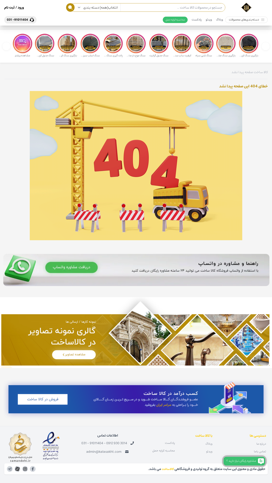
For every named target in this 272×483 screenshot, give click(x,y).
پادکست (197, 19)
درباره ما (261, 443)
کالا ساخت (261, 72)
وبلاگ (219, 19)
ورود (20, 7)
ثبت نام (9, 7)
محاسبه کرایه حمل (175, 19)
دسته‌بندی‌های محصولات (244, 19)
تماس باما (260, 451)
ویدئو (209, 19)
